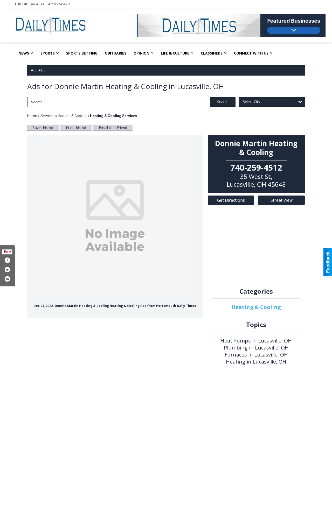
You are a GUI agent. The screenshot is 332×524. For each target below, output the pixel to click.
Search (223, 101)
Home (32, 116)
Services (47, 116)
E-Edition (21, 3)
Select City (251, 101)
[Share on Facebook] (7, 260)
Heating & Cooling (72, 116)
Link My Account (58, 3)
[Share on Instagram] (7, 279)
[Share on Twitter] (7, 269)
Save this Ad (43, 127)
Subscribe (37, 3)
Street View (282, 200)
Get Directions (231, 200)
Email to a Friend (113, 127)
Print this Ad (76, 127)
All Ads (38, 70)
